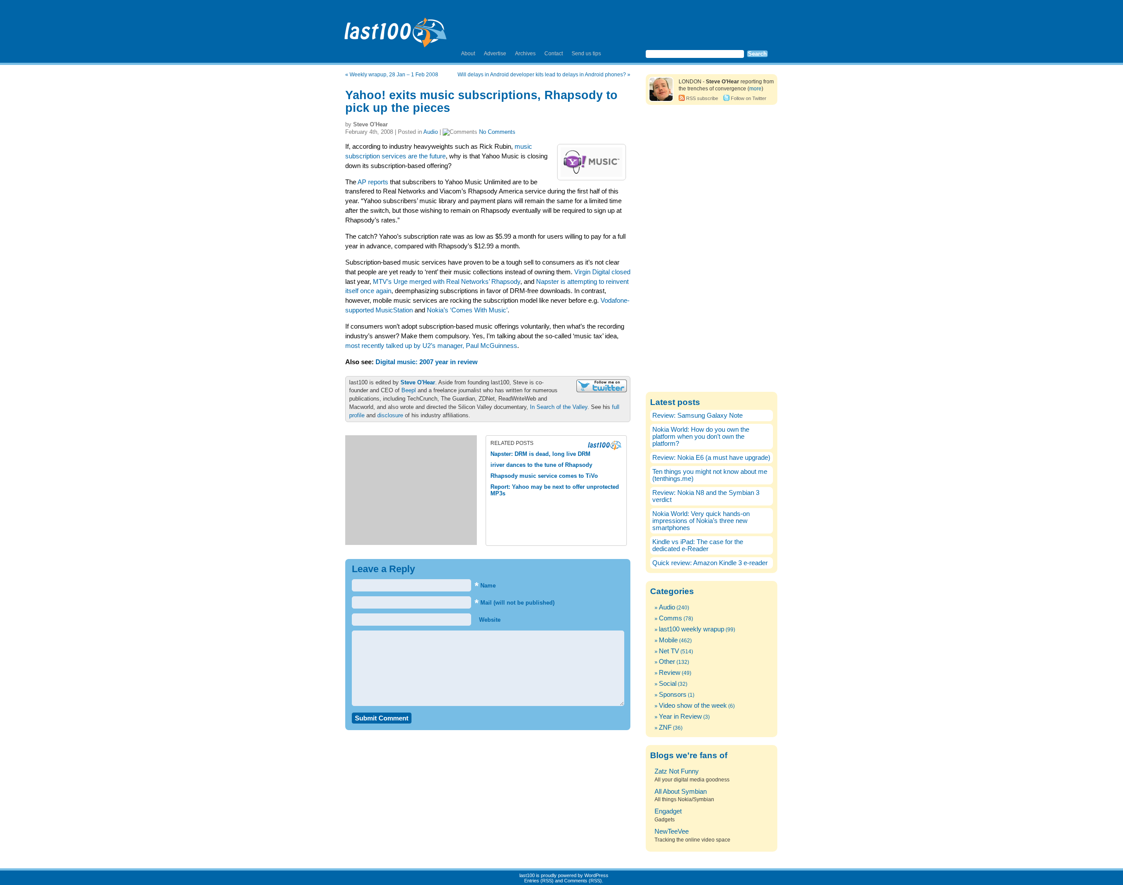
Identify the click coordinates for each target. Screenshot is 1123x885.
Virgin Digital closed (602, 272)
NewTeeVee (671, 831)
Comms (670, 618)
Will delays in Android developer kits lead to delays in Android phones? (542, 75)
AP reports (372, 182)
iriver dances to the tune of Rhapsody (541, 465)
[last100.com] (396, 29)
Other (667, 661)
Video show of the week (693, 705)
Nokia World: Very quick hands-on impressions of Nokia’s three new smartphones (701, 520)
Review (669, 672)
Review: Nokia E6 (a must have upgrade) (711, 457)
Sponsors (673, 694)
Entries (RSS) (539, 880)
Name (485, 585)
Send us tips (586, 53)
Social (667, 683)
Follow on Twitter (748, 98)
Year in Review (680, 716)
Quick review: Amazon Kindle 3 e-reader (710, 562)
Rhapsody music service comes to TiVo (544, 476)
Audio (430, 132)
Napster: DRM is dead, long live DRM (540, 454)
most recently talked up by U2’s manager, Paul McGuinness (431, 345)
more (755, 89)
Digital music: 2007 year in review (427, 361)
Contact (553, 53)
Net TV (669, 651)
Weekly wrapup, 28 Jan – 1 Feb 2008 (394, 75)
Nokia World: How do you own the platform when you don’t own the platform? (700, 436)
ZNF (665, 727)
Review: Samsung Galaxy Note (697, 415)
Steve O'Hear (418, 382)
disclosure (390, 415)
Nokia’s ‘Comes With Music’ (467, 310)
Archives (525, 53)
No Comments (497, 132)
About (468, 53)
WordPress (596, 875)
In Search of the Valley (558, 407)
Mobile (668, 640)
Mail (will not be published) (514, 602)
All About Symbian (680, 791)
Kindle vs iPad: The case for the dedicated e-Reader (697, 545)
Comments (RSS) (583, 880)
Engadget (668, 811)
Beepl (408, 390)
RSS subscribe (702, 98)
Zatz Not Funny (676, 771)
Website (489, 619)
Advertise (495, 53)
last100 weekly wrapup (691, 629)
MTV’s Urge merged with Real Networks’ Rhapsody (446, 281)
